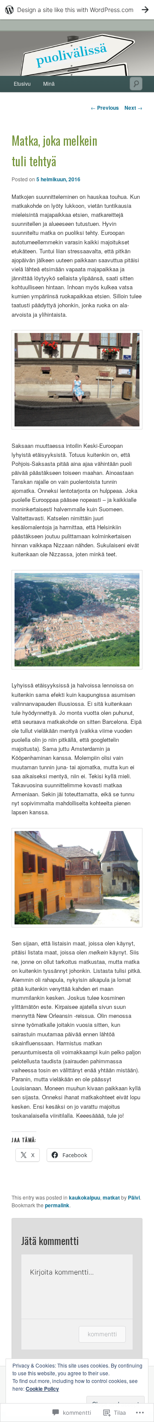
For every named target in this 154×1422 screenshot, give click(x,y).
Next (133, 107)
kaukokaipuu (84, 1197)
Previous (105, 107)
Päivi (134, 1197)
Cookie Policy (42, 1388)
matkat (111, 1197)
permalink (57, 1205)
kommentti (102, 1334)
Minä (49, 83)
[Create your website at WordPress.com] (77, 9)
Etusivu (22, 83)
